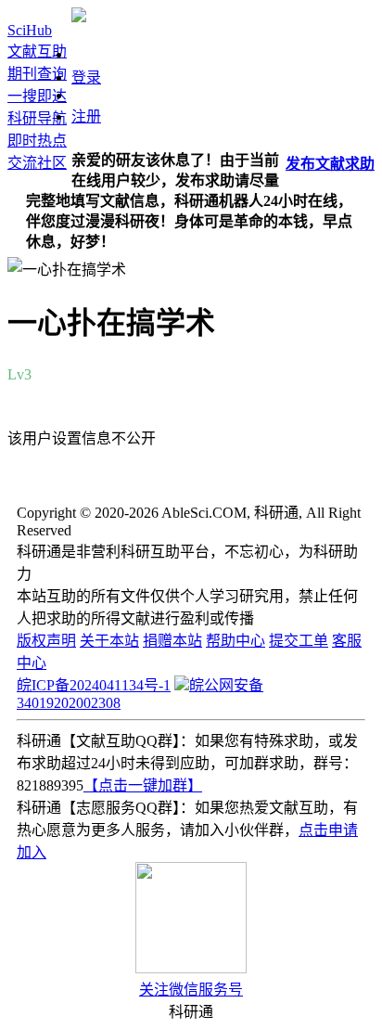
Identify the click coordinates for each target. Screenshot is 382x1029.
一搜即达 (37, 96)
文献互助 (37, 51)
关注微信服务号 (191, 989)
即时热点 (37, 140)
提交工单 (298, 641)
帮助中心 (235, 641)
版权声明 (46, 641)
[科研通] (78, 17)
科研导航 (37, 118)
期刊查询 (37, 74)
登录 (86, 77)
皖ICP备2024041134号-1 (94, 685)
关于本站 (109, 641)
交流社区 (37, 163)
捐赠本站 (172, 641)
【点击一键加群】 (142, 785)
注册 (86, 116)
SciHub (29, 30)
